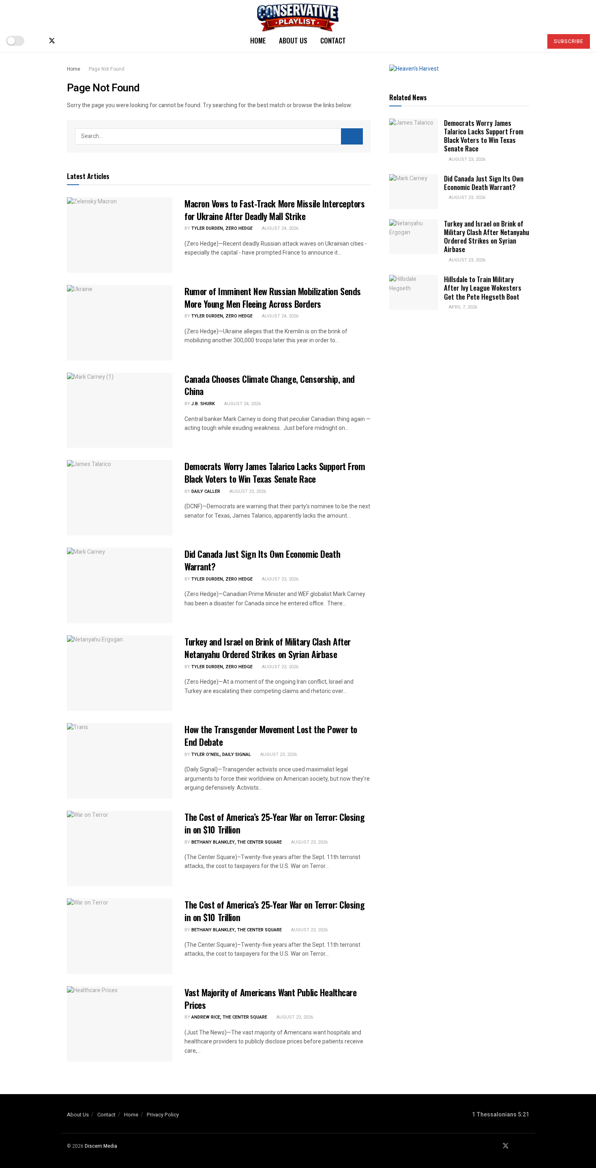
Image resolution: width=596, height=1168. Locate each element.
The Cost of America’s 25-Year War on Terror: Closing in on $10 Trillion (274, 823)
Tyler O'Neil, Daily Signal (221, 754)
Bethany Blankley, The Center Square (236, 842)
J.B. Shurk (203, 403)
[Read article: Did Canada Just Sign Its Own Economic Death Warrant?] (119, 585)
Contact (333, 40)
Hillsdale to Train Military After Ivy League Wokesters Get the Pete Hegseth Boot (482, 288)
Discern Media (101, 1146)
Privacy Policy (163, 1114)
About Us (293, 40)
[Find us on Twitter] (52, 40)
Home (258, 40)
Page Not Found (106, 69)
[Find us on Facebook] (38, 40)
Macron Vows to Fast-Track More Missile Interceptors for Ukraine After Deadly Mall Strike (274, 209)
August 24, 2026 (279, 228)
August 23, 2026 (247, 491)
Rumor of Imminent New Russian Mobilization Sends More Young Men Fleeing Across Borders (272, 297)
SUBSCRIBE (568, 41)
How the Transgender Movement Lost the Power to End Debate (270, 735)
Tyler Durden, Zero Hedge (222, 228)
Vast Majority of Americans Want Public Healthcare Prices (270, 998)
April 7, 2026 (462, 307)
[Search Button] (533, 40)
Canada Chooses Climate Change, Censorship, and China (269, 385)
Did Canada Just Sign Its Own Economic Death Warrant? (262, 560)
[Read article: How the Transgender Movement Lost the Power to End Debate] (119, 761)
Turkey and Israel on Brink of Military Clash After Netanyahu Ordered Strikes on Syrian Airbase (267, 648)
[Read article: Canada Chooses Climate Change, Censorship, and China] (119, 410)
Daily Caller (205, 491)
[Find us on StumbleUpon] (78, 40)
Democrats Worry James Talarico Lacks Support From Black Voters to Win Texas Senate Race (274, 472)
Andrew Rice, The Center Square (229, 1017)
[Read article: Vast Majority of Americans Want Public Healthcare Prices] (119, 1024)
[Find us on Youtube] (65, 40)
